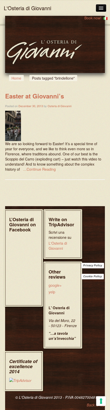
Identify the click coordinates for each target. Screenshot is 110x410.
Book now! (92, 17)
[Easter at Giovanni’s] (13, 125)
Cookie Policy (92, 276)
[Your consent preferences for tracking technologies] (101, 401)
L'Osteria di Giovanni (27, 8)
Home (16, 78)
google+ (55, 285)
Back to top (96, 404)
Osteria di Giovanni (59, 106)
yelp (52, 291)
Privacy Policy (92, 265)
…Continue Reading (39, 169)
